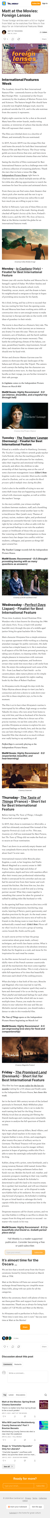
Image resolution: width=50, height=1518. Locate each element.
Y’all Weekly (17, 1437)
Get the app (37, 1507)
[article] (25, 1409)
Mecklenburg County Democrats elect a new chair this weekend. (18, 1432)
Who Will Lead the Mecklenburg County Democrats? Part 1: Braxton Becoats (18, 1425)
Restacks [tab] (17, 1364)
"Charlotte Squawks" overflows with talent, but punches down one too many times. (18, 1453)
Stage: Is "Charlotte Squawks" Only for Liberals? (17, 1447)
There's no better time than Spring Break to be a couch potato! (19, 1409)
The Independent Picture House (19, 173)
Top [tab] (4, 1395)
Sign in (45, 3)
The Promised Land (31, 1072)
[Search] (45, 1394)
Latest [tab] (11, 1395)
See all (7, 1466)
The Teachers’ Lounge (32, 438)
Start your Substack (18, 1507)
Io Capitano (24, 268)
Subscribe (36, 3)
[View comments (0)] (12, 39)
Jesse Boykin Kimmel (20, 1457)
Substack (13, 1513)
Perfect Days (35, 605)
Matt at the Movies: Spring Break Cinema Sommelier (18, 1403)
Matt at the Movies (15, 31)
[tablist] (12, 1364)
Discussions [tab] (20, 1395)
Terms (34, 1498)
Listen (44, 32)
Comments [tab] (7, 1364)
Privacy (28, 1498)
